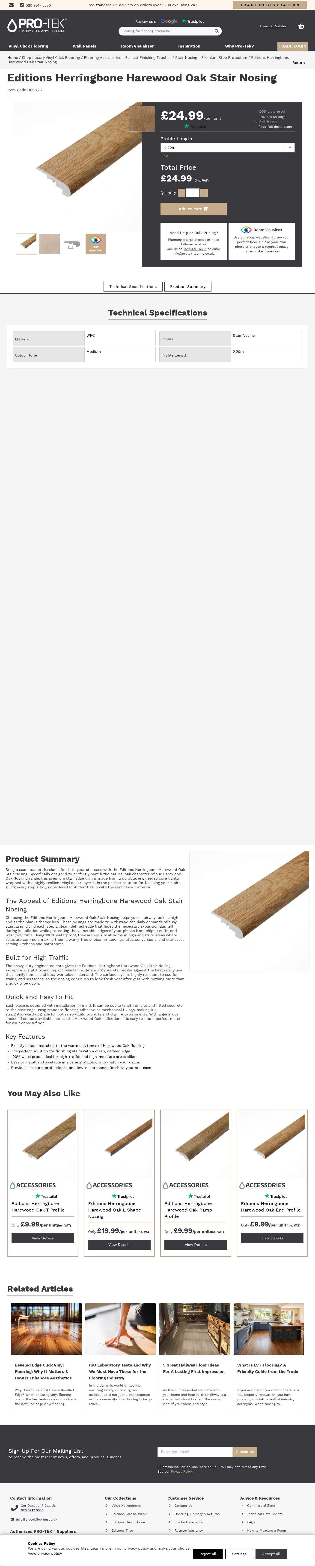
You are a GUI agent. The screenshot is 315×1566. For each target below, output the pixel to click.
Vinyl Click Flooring (28, 46)
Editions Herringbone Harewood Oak (152, 870)
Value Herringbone (125, 1505)
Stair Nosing (108, 918)
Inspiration (189, 46)
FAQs (250, 1522)
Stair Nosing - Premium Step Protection (211, 58)
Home (12, 58)
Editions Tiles (121, 1530)
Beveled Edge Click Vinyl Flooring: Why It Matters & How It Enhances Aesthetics (43, 1371)
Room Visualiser (137, 46)
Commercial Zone (260, 1505)
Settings (239, 1554)
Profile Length (176, 139)
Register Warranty (188, 1530)
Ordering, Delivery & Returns (196, 1514)
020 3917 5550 (195, 249)
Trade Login (292, 46)
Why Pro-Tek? (239, 46)
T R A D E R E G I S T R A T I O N (269, 5)
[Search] (217, 31)
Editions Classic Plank (128, 1514)
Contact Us (182, 1505)
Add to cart (191, 209)
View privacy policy (45, 1553)
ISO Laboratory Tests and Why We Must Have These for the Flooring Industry (120, 1371)
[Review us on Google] (169, 21)
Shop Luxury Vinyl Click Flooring (51, 58)
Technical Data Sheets (264, 1514)
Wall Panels (84, 46)
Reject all (207, 1554)
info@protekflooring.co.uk (193, 253)
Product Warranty (188, 1522)
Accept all (271, 1554)
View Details (43, 1238)
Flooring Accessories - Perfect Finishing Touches (127, 58)
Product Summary (188, 287)
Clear (164, 156)
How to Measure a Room (266, 1530)
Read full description (275, 126)
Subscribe (245, 1452)
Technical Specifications (133, 287)
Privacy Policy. (182, 1471)
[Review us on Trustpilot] (192, 21)
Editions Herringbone (127, 1522)
